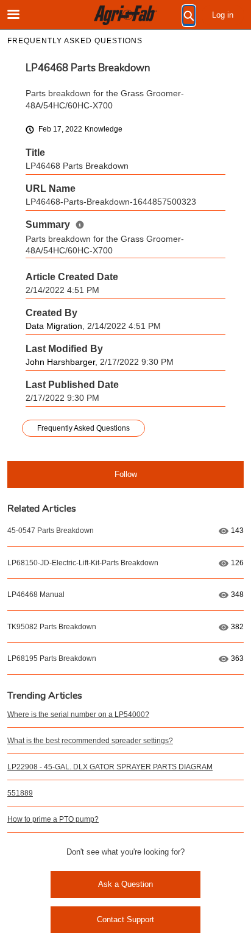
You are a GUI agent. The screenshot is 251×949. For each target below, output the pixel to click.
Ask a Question (125, 884)
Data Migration (54, 326)
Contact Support (125, 919)
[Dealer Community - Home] (125, 15)
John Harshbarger (60, 362)
